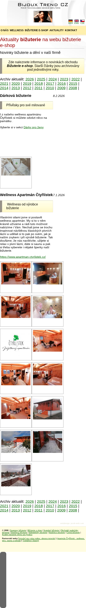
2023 (64, 79)
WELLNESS (17, 30)
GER (70, 23)
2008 (73, 88)
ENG (76, 23)
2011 (38, 88)
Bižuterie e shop (35, 530)
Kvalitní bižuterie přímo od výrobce (17, 535)
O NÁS (5, 30)
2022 (75, 79)
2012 (27, 88)
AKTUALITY (56, 30)
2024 (52, 79)
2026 (29, 79)
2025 (41, 79)
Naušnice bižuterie (19, 532)
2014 (4, 88)
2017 (50, 84)
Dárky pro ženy (34, 127)
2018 (38, 84)
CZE (82, 23)
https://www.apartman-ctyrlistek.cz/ (23, 256)
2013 (15, 88)
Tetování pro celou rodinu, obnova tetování (36, 539)
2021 (4, 84)
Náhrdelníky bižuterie (38, 532)
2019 (27, 84)
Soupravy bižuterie (18, 530)
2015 (73, 84)
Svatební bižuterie (51, 530)
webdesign (65, 523)
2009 (61, 88)
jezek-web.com (77, 523)
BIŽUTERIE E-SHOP (36, 30)
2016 (61, 84)
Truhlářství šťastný (31, 541)
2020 (15, 84)
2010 (50, 88)
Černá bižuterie (73, 532)
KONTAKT (71, 30)
